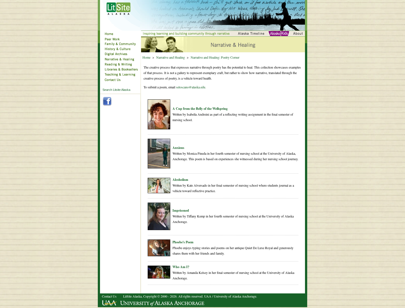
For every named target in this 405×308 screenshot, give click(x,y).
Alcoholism (180, 179)
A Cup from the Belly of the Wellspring (200, 108)
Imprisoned (180, 210)
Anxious (178, 147)
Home (146, 57)
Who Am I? (180, 267)
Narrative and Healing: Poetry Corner (215, 57)
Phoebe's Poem (182, 242)
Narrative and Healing (170, 57)
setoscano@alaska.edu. (191, 87)
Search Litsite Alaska (116, 89)
